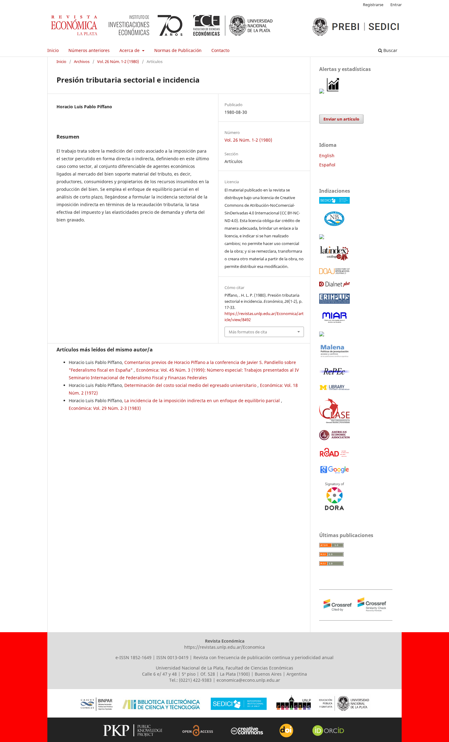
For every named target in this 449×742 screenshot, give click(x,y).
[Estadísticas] (333, 92)
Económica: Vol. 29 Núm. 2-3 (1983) (105, 408)
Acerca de (130, 50)
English (326, 155)
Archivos (81, 61)
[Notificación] (321, 92)
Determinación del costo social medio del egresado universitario (190, 385)
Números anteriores (89, 50)
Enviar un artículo (341, 119)
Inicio (53, 50)
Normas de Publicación (178, 50)
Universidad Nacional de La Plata (189, 668)
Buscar (389, 50)
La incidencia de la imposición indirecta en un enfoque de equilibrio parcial (202, 400)
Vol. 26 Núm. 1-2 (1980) (118, 61)
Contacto (220, 50)
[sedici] (334, 202)
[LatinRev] (321, 335)
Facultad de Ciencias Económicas (259, 668)
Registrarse (373, 4)
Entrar (396, 4)
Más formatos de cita (248, 332)
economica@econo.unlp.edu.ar (248, 680)
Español (327, 165)
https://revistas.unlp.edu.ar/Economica (224, 647)
